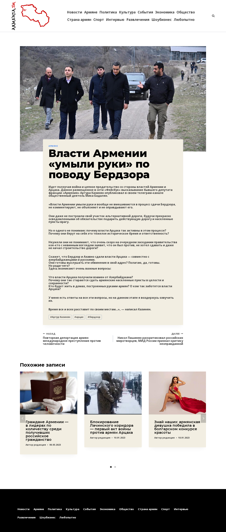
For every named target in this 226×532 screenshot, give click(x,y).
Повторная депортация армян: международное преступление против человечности (72, 338)
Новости (74, 12)
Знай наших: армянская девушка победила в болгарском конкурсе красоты (177, 427)
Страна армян (79, 19)
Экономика (164, 12)
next (203, 418)
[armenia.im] (30, 15)
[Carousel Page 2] (115, 467)
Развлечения (137, 19)
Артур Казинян (60, 316)
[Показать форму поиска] (211, 15)
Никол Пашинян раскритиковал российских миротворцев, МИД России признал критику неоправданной (149, 338)
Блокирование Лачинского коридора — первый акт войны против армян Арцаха (111, 427)
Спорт (98, 19)
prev (22, 418)
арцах (78, 316)
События (145, 12)
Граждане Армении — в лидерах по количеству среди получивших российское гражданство (47, 431)
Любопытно (184, 19)
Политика (108, 12)
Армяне (90, 12)
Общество (186, 12)
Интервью (115, 19)
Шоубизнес (161, 19)
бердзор (94, 316)
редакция (40, 444)
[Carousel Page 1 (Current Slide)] (111, 467)
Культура (127, 12)
